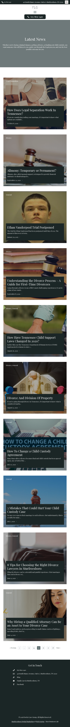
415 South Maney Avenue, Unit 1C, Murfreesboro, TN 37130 (43, 2)
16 (43, 648)
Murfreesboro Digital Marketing (23, 722)
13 (29, 648)
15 (38, 648)
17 (48, 648)
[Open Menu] (35, 12)
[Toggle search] (66, 2)
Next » (58, 648)
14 (33, 648)
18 (53, 648)
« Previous (13, 648)
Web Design (40, 722)
